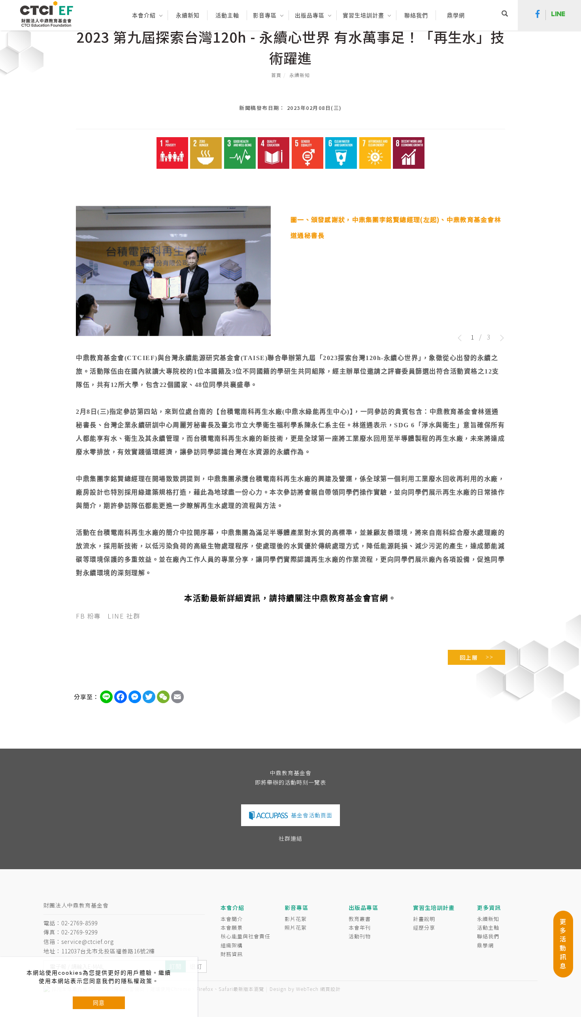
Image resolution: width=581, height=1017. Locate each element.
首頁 (276, 75)
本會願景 (232, 927)
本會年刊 (360, 927)
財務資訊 (232, 954)
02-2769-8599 (79, 923)
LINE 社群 (124, 616)
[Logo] (46, 13)
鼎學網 (456, 15)
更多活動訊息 (563, 943)
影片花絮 (296, 919)
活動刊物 (360, 936)
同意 (99, 1003)
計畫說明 (424, 919)
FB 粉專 (88, 616)
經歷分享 (424, 927)
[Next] (499, 338)
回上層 (469, 657)
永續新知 (299, 75)
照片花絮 (296, 927)
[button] (505, 14)
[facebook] (538, 15)
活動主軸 (488, 927)
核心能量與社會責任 (245, 936)
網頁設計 (330, 988)
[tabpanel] (290, 273)
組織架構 (232, 945)
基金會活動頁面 (311, 815)
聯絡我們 (488, 936)
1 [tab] (472, 337)
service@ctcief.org (87, 941)
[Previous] (462, 338)
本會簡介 (232, 919)
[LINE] (558, 15)
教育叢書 (360, 919)
